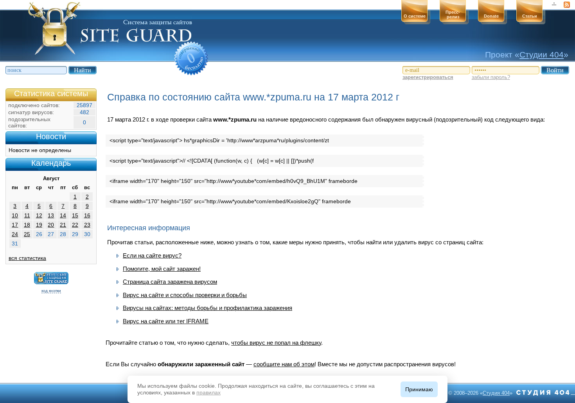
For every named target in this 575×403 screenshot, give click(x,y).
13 (51, 215)
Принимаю (419, 389)
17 (15, 225)
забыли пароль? (491, 77)
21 (63, 225)
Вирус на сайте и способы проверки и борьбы (185, 295)
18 (27, 225)
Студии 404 (541, 54)
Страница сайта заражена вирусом (170, 281)
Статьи (529, 16)
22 (75, 225)
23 (87, 225)
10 (15, 215)
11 (27, 215)
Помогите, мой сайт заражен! (162, 268)
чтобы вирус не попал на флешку (276, 342)
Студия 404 (496, 393)
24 (15, 234)
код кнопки (51, 290)
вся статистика (27, 258)
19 (39, 225)
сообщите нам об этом (283, 364)
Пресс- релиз (453, 14)
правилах (208, 392)
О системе (415, 16)
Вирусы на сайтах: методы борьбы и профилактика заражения (207, 307)
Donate (491, 16)
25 (27, 234)
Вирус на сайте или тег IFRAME (165, 321)
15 (75, 215)
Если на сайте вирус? (152, 255)
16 (87, 215)
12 (39, 215)
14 (63, 215)
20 (51, 225)
